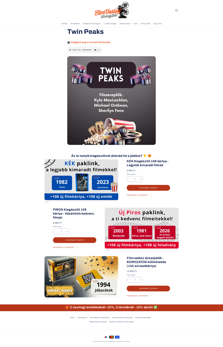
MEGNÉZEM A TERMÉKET (138, 195)
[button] (176, 10)
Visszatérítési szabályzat (122, 317)
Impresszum (82, 317)
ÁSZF (72, 317)
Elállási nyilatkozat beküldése (121, 322)
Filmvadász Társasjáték (107, 341)
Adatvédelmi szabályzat (100, 317)
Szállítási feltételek (143, 317)
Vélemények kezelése (98, 322)
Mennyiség (131, 174)
